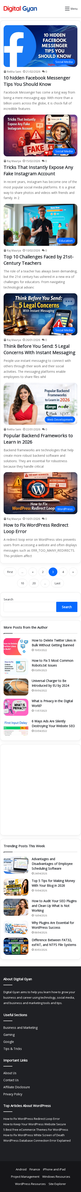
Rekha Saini (14, 72)
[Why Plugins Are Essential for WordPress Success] (16, 928)
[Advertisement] (40, 790)
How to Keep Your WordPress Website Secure (34, 1124)
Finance (34, 1169)
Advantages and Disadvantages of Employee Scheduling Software (52, 864)
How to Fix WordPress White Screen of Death (34, 1135)
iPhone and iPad (54, 1169)
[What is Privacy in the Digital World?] (16, 707)
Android (21, 1169)
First (10, 572)
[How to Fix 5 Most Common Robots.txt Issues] (16, 666)
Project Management (25, 1177)
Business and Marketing (20, 1027)
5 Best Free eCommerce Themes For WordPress (35, 1130)
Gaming (9, 1034)
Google (8, 1041)
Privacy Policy (12, 1094)
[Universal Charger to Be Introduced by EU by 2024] (16, 687)
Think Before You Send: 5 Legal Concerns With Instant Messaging (39, 349)
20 (34, 583)
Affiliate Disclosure (16, 1087)
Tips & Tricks (12, 1048)
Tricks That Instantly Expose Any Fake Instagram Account (38, 170)
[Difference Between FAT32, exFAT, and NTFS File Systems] (16, 946)
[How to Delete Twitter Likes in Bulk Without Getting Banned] (16, 646)
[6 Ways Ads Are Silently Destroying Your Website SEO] (16, 727)
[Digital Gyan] (20, 8)
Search (8, 599)
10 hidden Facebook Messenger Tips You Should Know (37, 81)
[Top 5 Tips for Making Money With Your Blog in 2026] (16, 887)
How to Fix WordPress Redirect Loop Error (31, 1119)
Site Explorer (57, 1184)
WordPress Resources (30, 1184)
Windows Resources (56, 1177)
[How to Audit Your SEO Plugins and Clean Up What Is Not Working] (16, 907)
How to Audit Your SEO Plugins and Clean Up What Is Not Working (54, 906)
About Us (9, 1073)
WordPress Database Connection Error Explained (37, 1140)
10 (22, 583)
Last (57, 583)
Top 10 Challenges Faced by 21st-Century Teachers (39, 260)
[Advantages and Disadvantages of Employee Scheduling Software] (16, 865)
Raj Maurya (14, 161)
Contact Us (11, 1080)
